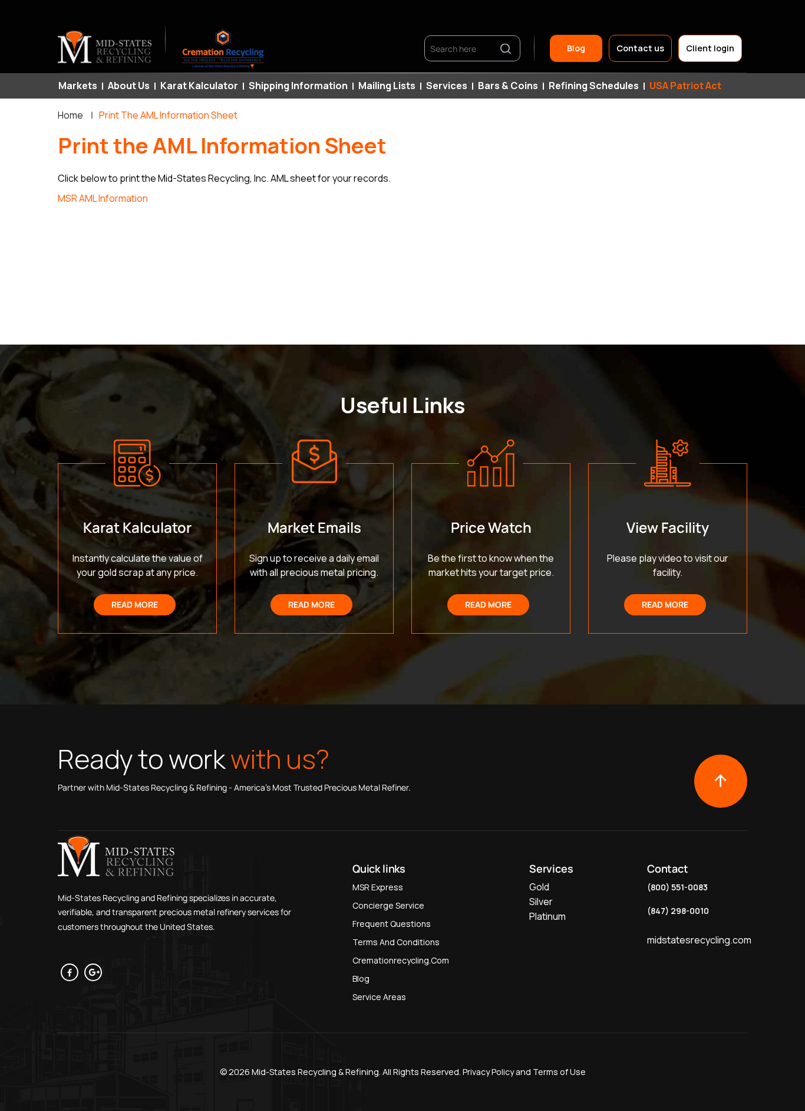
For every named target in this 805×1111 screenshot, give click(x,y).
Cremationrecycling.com (400, 960)
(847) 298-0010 (678, 910)
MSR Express (377, 887)
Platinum (547, 916)
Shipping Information (298, 85)
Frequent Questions (391, 923)
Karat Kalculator (199, 85)
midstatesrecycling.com (699, 939)
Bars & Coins (508, 85)
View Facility (667, 527)
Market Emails (314, 527)
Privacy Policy (487, 1071)
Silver (541, 901)
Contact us (640, 48)
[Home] (105, 48)
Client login (710, 48)
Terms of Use (559, 1071)
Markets (77, 85)
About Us (129, 85)
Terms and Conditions (396, 942)
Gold (539, 886)
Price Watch (491, 527)
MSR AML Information (103, 198)
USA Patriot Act (685, 85)
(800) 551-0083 (677, 887)
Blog (576, 48)
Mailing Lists (386, 85)
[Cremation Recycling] (223, 48)
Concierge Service (388, 905)
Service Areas (379, 996)
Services (446, 85)
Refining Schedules (594, 85)
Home (70, 115)
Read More (134, 604)
